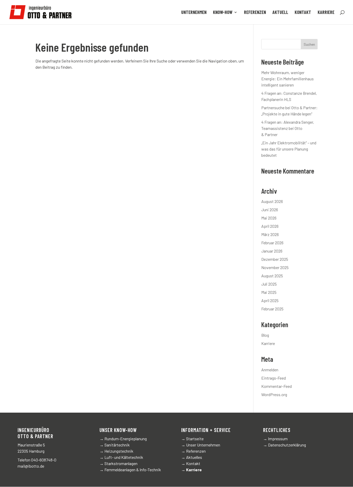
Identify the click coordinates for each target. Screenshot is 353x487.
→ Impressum (275, 438)
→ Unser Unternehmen (200, 444)
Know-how (222, 12)
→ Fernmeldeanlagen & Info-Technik (130, 469)
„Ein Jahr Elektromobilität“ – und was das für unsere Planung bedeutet (288, 149)
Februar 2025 (272, 308)
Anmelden (269, 369)
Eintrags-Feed (273, 377)
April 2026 (270, 226)
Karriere (326, 12)
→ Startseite (192, 438)
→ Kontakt (190, 463)
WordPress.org (274, 394)
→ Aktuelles (191, 457)
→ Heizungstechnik (116, 451)
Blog (265, 335)
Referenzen (255, 12)
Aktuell (280, 12)
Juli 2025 (269, 283)
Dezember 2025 (274, 259)
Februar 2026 (272, 242)
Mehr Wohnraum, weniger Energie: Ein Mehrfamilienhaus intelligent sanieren (287, 78)
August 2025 (272, 275)
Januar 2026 (271, 250)
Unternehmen (193, 12)
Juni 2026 (269, 209)
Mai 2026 (269, 217)
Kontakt (303, 12)
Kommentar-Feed (276, 386)
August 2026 (272, 201)
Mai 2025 (269, 292)
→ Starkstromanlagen (118, 463)
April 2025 (270, 300)
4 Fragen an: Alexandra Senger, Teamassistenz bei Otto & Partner (287, 128)
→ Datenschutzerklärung (284, 444)
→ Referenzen (193, 451)
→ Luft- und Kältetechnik (121, 457)
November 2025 (275, 267)
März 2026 (270, 234)
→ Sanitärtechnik (114, 444)
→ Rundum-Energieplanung (123, 438)
